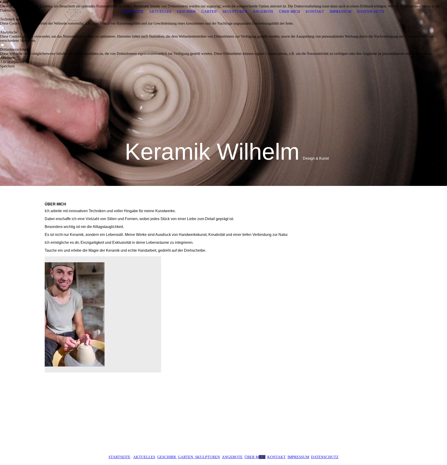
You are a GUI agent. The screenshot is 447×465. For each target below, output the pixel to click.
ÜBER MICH (289, 11)
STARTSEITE (133, 11)
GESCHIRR (186, 11)
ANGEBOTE (263, 11)
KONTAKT (315, 11)
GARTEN (209, 11)
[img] (74, 11)
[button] (223, 58)
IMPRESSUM (340, 11)
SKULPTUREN (234, 11)
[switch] (2, 28)
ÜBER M (254, 457)
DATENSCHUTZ (370, 11)
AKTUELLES (160, 11)
